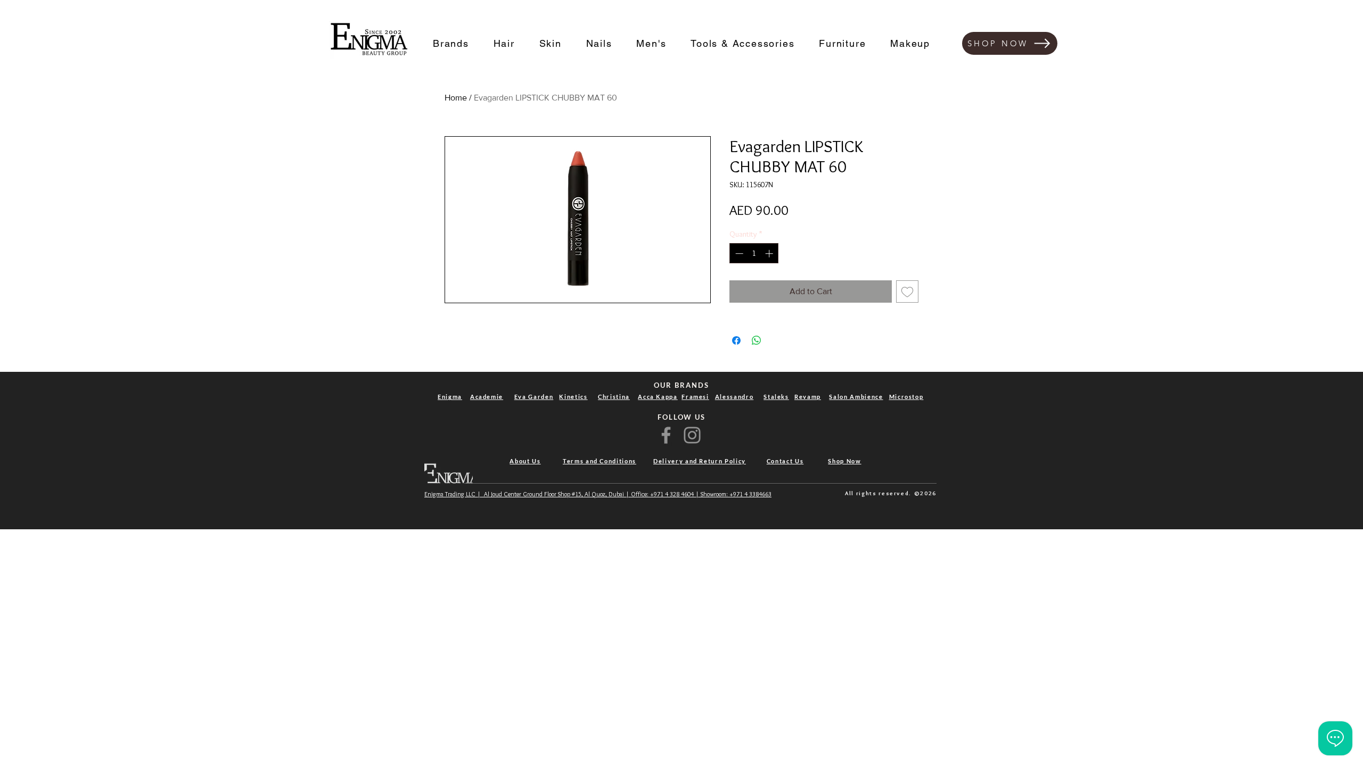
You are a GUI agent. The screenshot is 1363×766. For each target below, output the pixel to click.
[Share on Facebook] (736, 340)
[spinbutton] (754, 253)
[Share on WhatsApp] (756, 340)
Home (456, 97)
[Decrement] (738, 253)
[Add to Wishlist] (907, 291)
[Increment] (770, 253)
